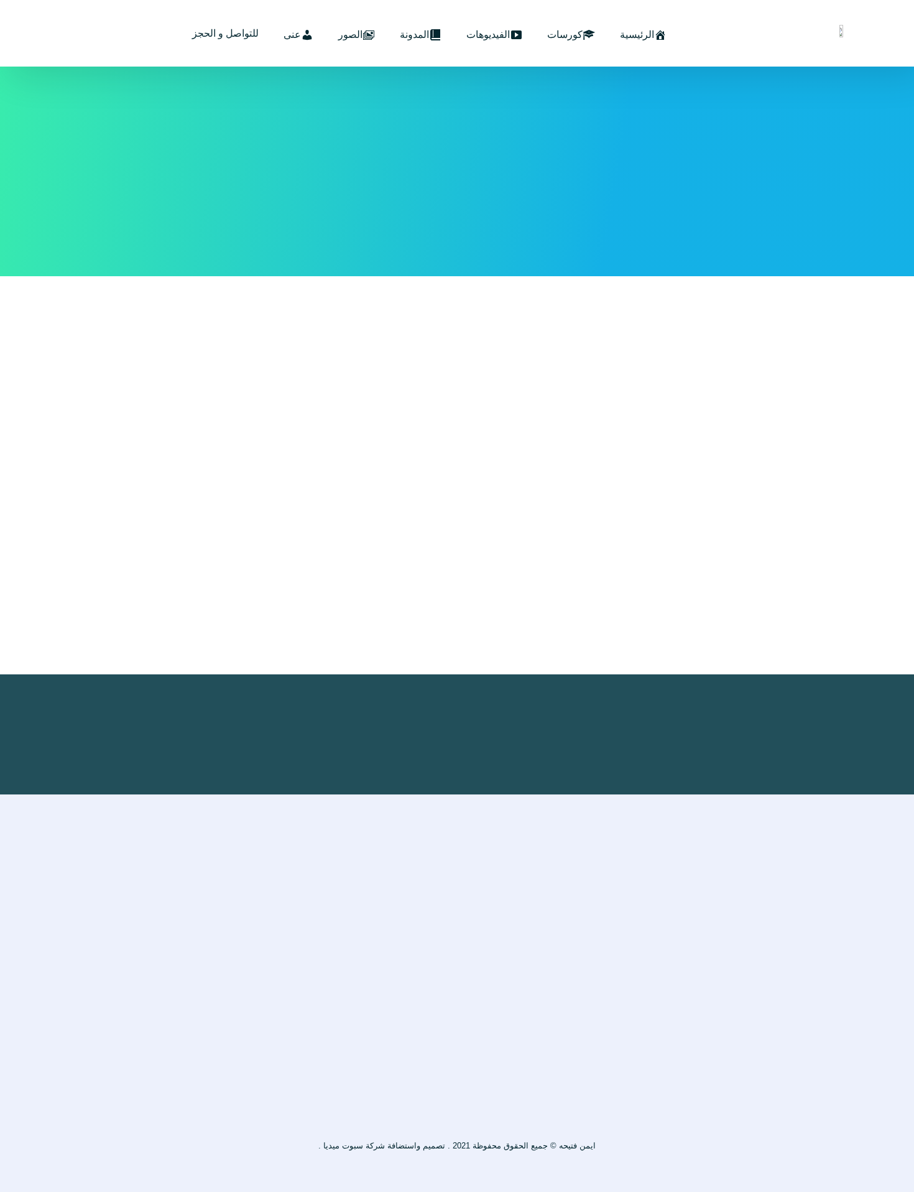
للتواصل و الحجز (225, 33)
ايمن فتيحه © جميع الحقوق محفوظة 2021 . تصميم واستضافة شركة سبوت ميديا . (457, 1145)
